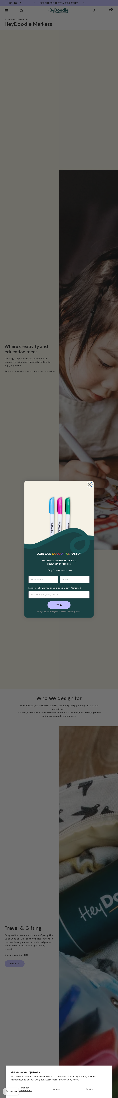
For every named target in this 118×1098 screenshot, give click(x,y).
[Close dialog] (89, 484)
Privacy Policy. (71, 1079)
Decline (89, 1089)
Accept (57, 1089)
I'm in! (59, 604)
